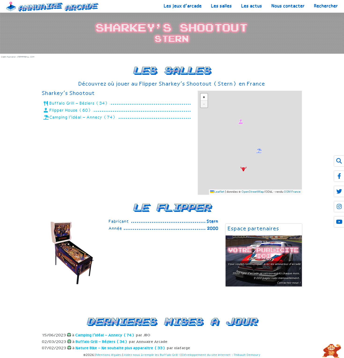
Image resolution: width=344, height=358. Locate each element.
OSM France (292, 192)
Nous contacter (288, 6)
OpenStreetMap (253, 192)
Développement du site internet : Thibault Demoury (221, 355)
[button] (243, 168)
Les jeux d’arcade (183, 6)
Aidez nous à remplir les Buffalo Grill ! (152, 355)
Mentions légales (109, 355)
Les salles (221, 6)
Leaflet (219, 192)
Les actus (252, 6)
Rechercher (326, 6)
